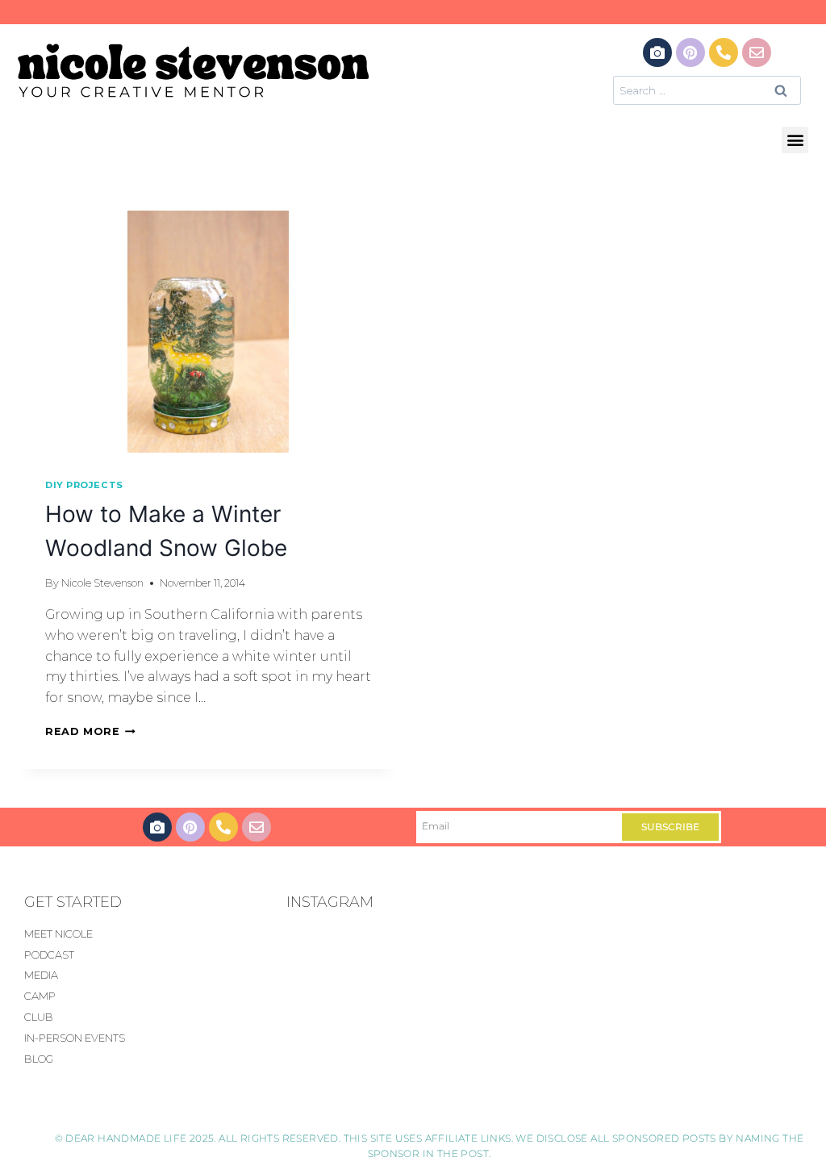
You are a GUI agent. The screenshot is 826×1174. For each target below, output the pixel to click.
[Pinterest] (690, 52)
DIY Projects (84, 485)
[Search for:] (707, 90)
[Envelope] (756, 52)
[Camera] (657, 52)
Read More (90, 731)
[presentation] (208, 332)
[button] (795, 140)
